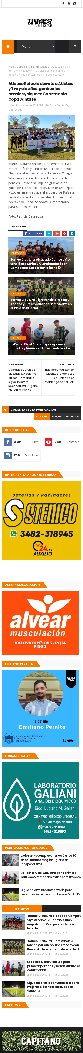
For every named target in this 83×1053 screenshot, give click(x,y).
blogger (42, 416)
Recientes (21, 909)
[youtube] (69, 3)
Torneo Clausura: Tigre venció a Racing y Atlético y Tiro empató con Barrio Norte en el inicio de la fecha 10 (41, 304)
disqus (57, 416)
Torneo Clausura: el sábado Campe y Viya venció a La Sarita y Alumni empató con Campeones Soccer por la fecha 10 (40, 263)
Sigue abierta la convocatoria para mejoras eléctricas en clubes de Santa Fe (50, 892)
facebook (72, 416)
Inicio (11, 66)
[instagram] (74, 3)
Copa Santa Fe (25, 66)
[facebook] (63, 3)
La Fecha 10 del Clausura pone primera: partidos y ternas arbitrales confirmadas (40, 346)
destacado (42, 66)
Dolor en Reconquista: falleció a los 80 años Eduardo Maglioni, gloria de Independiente (48, 860)
